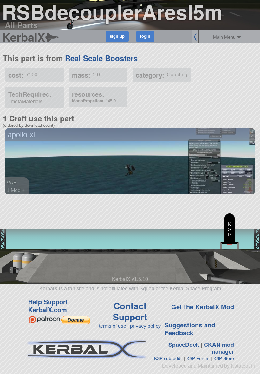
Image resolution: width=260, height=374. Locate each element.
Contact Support (130, 311)
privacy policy (145, 326)
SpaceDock (183, 344)
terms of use (112, 326)
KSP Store (223, 358)
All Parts (21, 25)
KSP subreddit (168, 358)
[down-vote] (251, 190)
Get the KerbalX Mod (202, 306)
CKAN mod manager (219, 348)
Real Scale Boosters (101, 58)
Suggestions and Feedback (190, 328)
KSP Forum (198, 358)
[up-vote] (251, 184)
